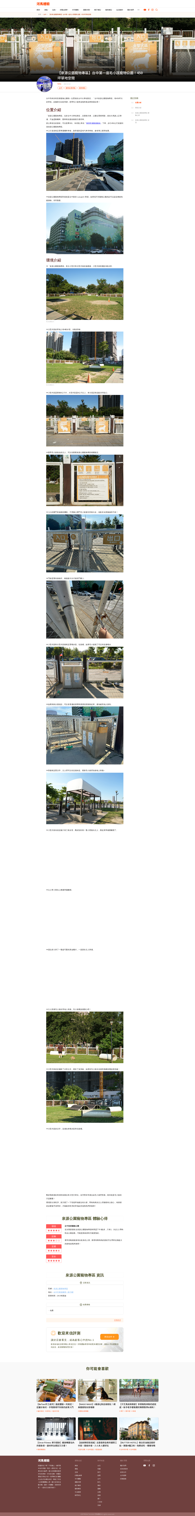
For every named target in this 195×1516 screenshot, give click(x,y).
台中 (44, 14)
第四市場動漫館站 (93, 123)
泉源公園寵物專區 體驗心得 (142, 114)
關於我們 (130, 10)
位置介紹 (138, 102)
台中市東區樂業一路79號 (63, 1292)
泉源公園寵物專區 (61, 1289)
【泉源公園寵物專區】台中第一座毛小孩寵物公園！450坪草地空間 (70, 14)
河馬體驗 (43, 4)
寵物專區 (82, 88)
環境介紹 (138, 108)
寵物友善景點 (70, 88)
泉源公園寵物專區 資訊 (142, 121)
